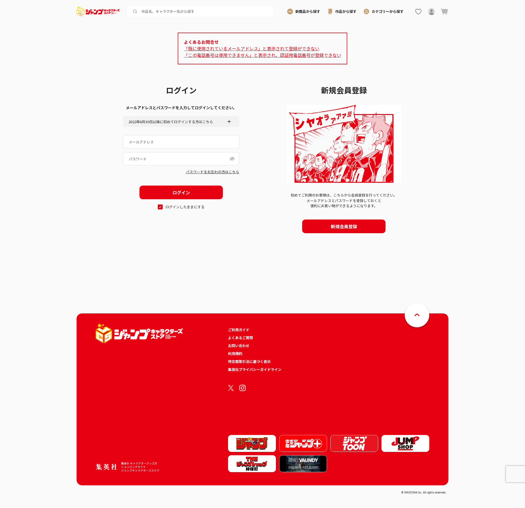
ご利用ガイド (238, 329)
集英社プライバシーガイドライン (254, 369)
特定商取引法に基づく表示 (249, 361)
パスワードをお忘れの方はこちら (212, 171)
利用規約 (235, 353)
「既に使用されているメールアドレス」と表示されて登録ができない (251, 48)
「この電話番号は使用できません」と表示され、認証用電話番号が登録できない (262, 55)
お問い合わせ (238, 345)
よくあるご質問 (240, 337)
